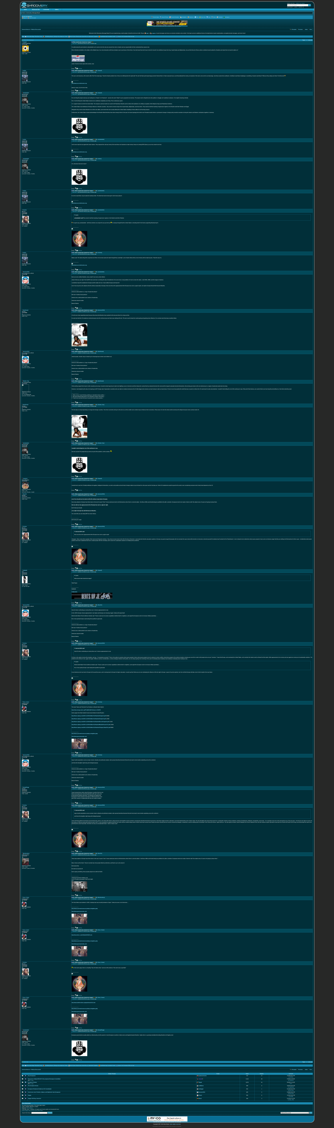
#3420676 (75, 963)
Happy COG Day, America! (34, 1098)
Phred (200, 1098)
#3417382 (75, 43)
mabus (99, 158)
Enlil (27, 1107)
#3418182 (75, 444)
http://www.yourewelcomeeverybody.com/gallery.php (85, 733)
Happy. (29, 1095)
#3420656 (75, 931)
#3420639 (75, 898)
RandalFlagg (101, 1030)
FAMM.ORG (74, 592)
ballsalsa (31, 1107)
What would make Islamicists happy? (83, 577)
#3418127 (75, 352)
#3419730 (75, 756)
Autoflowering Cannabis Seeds (108, 36)
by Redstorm (291, 1080)
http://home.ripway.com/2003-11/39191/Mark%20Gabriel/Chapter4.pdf (89, 715)
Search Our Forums (300, 3)
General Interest (26, 29)
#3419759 (75, 806)
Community (46, 9)
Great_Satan (101, 930)
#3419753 (75, 788)
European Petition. (32, 1082)
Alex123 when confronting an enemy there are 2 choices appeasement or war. (92, 650)
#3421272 (75, 1031)
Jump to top (25, 1061)
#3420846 (75, 999)
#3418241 (75, 480)
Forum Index (156, 17)
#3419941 (75, 854)
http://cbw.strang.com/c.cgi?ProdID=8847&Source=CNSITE (86, 710)
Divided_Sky (101, 404)
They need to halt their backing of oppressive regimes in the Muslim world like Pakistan (99, 216)
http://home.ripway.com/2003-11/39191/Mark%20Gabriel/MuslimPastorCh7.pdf (91, 724)
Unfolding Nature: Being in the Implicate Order (56, 36)
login (147, 33)
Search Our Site (291, 3)
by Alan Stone (291, 1090)
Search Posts (165, 17)
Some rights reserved (175, 1124)
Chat (209, 17)
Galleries (191, 17)
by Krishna (291, 1076)
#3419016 (75, 527)
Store (214, 17)
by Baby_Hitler (291, 1099)
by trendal (291, 1096)
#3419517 (75, 644)
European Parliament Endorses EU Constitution (39, 1089)
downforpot (100, 351)
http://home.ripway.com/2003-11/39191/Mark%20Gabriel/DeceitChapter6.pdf (90, 721)
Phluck (200, 1095)
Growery (227, 17)
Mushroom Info (36, 9)
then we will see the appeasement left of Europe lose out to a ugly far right (91, 533)
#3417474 (75, 160)
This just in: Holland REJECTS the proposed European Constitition (44, 1079)
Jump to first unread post (28, 40)
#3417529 (75, 254)
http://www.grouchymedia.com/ (79, 736)
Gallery (57, 9)
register (154, 33)
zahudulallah (101, 139)
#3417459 (75, 94)
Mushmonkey (101, 897)
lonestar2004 (101, 310)
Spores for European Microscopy (126, 36)
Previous (300, 29)
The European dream (33, 1085)
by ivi (291, 1083)
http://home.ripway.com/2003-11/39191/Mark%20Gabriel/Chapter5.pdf (89, 718)
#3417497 (75, 192)
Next (310, 29)
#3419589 (75, 703)
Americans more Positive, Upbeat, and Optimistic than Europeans (44, 1092)
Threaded (293, 29)
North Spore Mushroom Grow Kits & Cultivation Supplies (84, 36)
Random (220, 17)
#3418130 (75, 382)
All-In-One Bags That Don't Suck (34, 36)
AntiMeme (201, 1085)
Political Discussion (36, 29)
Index (306, 29)
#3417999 (75, 273)
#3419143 (75, 571)
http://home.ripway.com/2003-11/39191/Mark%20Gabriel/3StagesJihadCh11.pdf (91, 727)
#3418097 (75, 311)
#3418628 (75, 495)
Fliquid (200, 1082)
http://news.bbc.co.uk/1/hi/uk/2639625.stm (82, 935)
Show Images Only (26, 1110)
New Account (32, 18)
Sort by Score (34, 1110)
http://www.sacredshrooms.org (79, 83)
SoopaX (100, 70)
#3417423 (75, 72)
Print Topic (40, 1110)
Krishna (100, 252)
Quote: (77, 215)
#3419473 (75, 606)
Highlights (184, 17)
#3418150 (75, 406)
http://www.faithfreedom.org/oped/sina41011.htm (83, 1002)
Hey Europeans (32, 1075)
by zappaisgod (291, 1086)
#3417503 (75, 211)
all (32, 1080)
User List (203, 17)
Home (25, 9)
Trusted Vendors (175, 17)
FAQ (197, 17)
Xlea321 (100, 605)
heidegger (201, 1089)
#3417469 (75, 140)
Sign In (25, 18)
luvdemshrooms (203, 1075)
